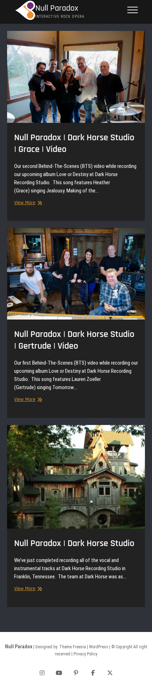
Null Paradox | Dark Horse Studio (74, 543)
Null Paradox (56, 8)
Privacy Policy (85, 653)
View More (27, 203)
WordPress (98, 646)
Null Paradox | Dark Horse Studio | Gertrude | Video (74, 340)
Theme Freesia (72, 646)
